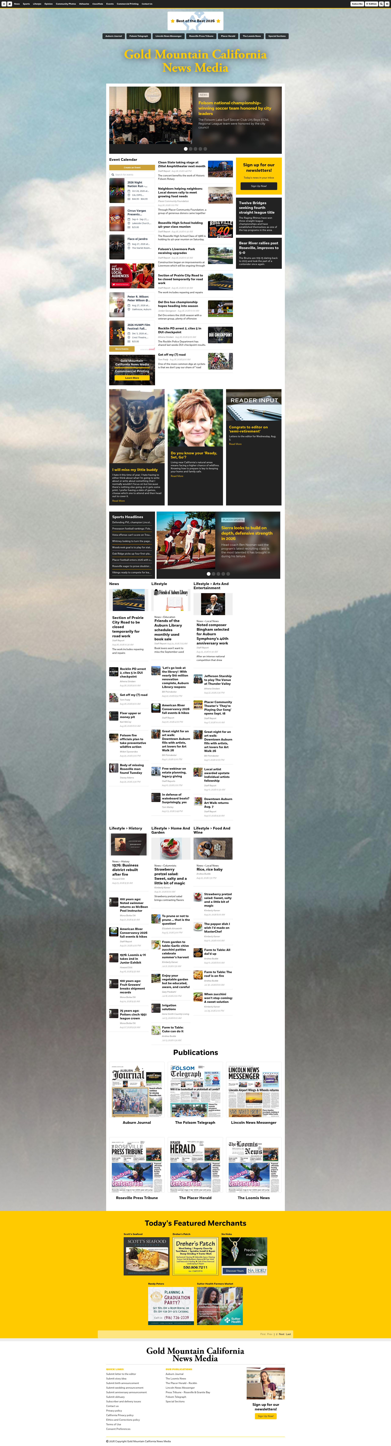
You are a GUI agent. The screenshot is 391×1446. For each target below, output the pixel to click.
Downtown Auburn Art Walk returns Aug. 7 (218, 803)
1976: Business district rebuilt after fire (125, 870)
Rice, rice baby (210, 869)
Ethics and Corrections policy (123, 1419)
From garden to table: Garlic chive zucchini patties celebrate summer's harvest (175, 949)
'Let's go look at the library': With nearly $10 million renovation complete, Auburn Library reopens (175, 677)
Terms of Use (113, 1424)
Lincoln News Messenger (169, 36)
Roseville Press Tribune (201, 36)
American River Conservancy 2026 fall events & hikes (176, 709)
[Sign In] (387, 4)
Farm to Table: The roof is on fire (218, 974)
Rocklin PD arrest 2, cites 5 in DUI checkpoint (179, 330)
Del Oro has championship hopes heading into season (178, 304)
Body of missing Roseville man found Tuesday (132, 769)
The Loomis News (252, 36)
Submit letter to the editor (121, 1374)
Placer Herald (228, 36)
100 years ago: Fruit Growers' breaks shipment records (132, 986)
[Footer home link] (195, 1354)
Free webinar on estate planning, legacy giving (174, 772)
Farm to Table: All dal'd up (217, 952)
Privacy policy (114, 1410)
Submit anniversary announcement (126, 1392)
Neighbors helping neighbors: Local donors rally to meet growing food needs (180, 192)
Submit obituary (115, 1397)
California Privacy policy (119, 1415)
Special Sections (277, 36)
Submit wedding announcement (124, 1387)
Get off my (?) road (172, 355)
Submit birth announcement (122, 1383)
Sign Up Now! (259, 186)
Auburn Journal (114, 36)
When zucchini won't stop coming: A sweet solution (218, 998)
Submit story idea (116, 1378)
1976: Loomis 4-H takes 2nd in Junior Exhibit (133, 959)
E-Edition (371, 4)
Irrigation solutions (169, 1007)
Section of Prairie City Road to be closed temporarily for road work (180, 279)
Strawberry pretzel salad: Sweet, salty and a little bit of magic (170, 876)
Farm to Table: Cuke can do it (172, 1029)
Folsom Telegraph (139, 36)
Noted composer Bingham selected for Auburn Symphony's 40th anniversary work (213, 634)
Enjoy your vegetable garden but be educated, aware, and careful (176, 981)
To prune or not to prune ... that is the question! (176, 920)
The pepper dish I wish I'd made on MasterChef (217, 928)
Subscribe (357, 4)
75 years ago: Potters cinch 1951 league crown (133, 1014)
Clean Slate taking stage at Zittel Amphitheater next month (181, 164)
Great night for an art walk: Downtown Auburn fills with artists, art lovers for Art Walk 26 (176, 740)
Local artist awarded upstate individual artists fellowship (217, 775)
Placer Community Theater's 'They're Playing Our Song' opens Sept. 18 (218, 708)
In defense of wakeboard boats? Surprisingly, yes (175, 798)
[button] (186, 149)
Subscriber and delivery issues (123, 1401)
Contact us (112, 1406)
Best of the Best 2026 (195, 21)
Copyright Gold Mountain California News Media (140, 1441)
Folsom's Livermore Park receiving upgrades (176, 251)
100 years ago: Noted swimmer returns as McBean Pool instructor (134, 905)
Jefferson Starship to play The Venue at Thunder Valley (218, 680)
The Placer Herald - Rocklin (181, 1383)
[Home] (9, 4)
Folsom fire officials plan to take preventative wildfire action (133, 741)
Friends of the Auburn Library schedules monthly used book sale (168, 630)
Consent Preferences (118, 1429)
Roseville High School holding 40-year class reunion (180, 225)
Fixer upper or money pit (130, 715)
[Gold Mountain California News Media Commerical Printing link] (132, 370)
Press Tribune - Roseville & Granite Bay (188, 1392)
